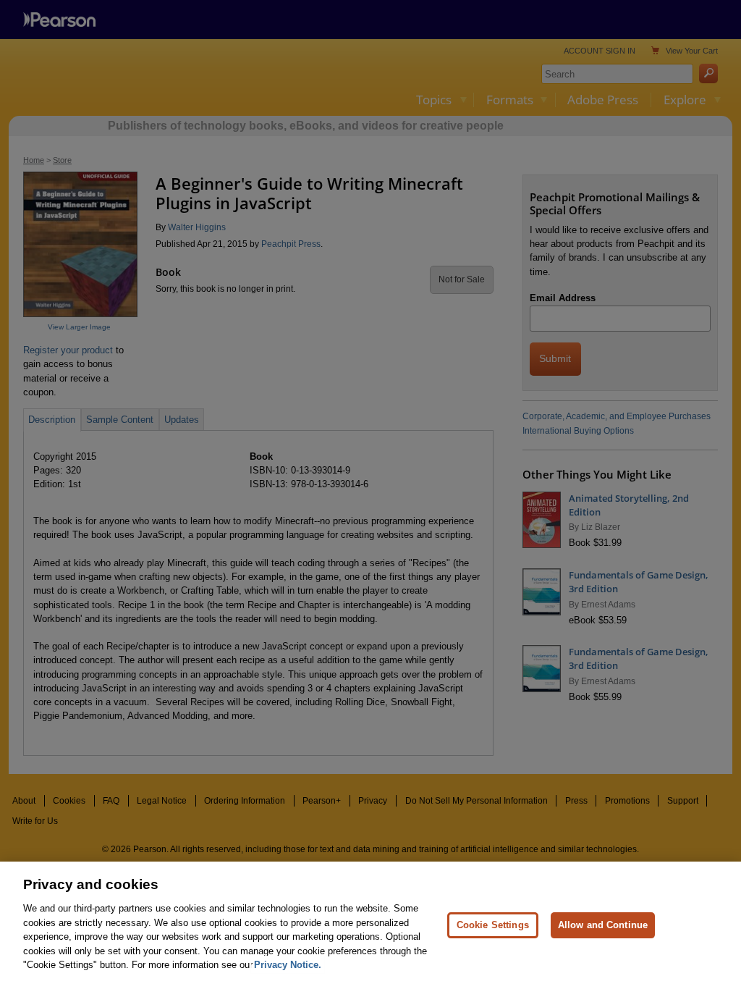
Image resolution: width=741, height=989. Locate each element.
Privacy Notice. (287, 964)
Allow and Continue (603, 924)
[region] (370, 925)
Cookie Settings (493, 924)
